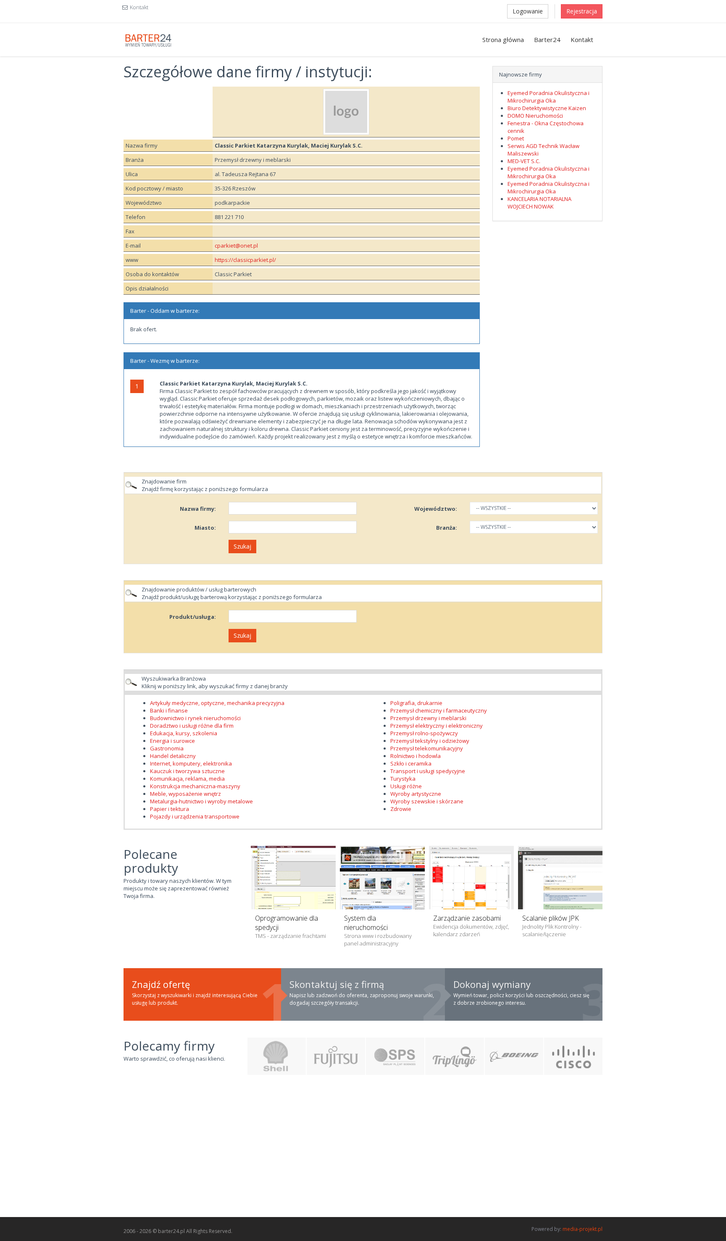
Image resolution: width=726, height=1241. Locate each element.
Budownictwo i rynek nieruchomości (195, 718)
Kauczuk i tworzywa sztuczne (187, 771)
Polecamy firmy (169, 1045)
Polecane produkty (151, 861)
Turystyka (403, 778)
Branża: (446, 527)
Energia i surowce (172, 741)
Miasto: (205, 527)
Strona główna (503, 39)
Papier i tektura (169, 809)
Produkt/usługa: (192, 616)
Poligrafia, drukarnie (416, 703)
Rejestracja (581, 11)
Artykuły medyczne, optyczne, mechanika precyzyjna (217, 703)
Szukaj (242, 546)
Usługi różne (406, 786)
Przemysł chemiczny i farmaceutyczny (438, 710)
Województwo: (435, 508)
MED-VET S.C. (524, 161)
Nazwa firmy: (198, 508)
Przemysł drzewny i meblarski (428, 718)
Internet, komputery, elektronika (191, 763)
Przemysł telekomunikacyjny (426, 748)
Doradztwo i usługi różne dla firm (192, 725)
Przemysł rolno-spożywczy (424, 733)
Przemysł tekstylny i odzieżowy (429, 741)
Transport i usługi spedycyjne (427, 771)
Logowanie (528, 11)
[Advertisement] (363, 1150)
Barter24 (547, 39)
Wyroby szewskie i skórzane (426, 801)
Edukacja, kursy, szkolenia (183, 733)
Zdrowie (400, 809)
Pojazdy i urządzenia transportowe (194, 816)
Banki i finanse (169, 710)
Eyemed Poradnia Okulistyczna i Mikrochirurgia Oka (548, 96)
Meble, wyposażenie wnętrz (185, 793)
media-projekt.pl (582, 1229)
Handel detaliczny (173, 756)
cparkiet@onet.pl (236, 245)
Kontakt (139, 7)
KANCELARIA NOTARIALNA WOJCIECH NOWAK (539, 202)
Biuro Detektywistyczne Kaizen (547, 108)
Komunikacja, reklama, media (187, 778)
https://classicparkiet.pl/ (245, 260)
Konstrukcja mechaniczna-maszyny (195, 786)
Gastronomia (167, 748)
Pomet (516, 138)
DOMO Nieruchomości (535, 115)
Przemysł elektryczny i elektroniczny (436, 725)
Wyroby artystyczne (415, 793)
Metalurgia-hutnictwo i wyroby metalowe (201, 801)
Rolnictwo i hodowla (415, 756)
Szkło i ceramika (410, 763)
